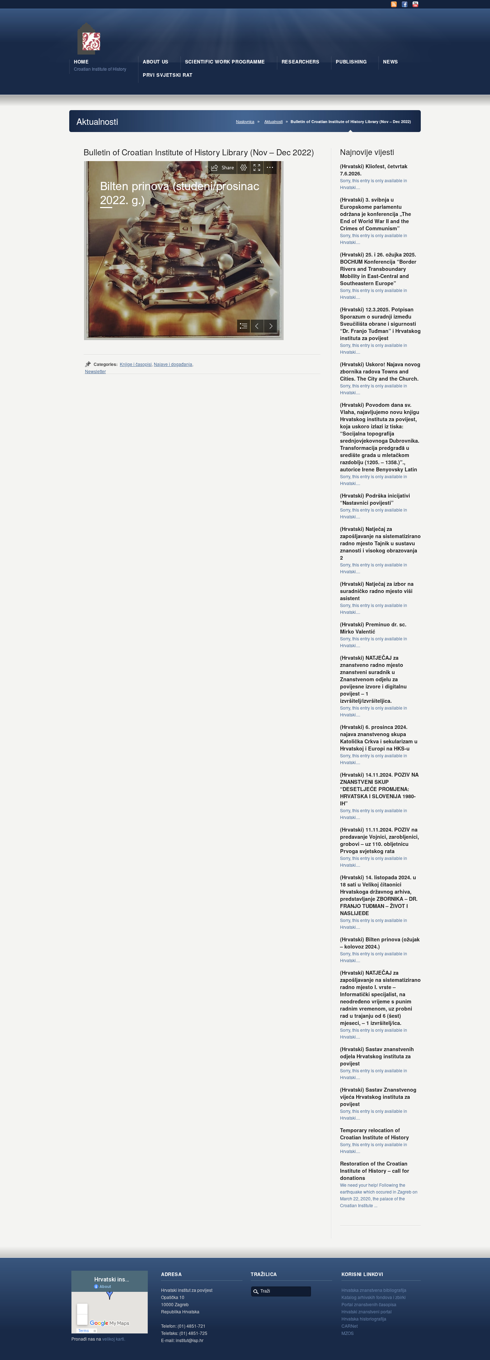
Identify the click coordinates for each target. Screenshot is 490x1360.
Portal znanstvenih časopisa (368, 1304)
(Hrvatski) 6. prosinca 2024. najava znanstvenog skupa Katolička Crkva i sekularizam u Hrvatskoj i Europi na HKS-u (379, 737)
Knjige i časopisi (136, 364)
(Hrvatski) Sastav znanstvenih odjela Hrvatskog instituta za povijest (377, 1056)
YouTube (415, 4)
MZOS (347, 1333)
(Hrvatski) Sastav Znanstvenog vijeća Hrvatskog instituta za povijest (378, 1096)
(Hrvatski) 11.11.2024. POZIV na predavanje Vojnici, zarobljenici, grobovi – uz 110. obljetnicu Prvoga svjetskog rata (379, 840)
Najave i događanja (173, 364)
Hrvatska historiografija (363, 1319)
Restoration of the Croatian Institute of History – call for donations (374, 1170)
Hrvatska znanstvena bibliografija (373, 1290)
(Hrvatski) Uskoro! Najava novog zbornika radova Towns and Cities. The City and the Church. (380, 371)
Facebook (404, 4)
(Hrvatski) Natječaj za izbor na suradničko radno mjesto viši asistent (377, 591)
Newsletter (95, 371)
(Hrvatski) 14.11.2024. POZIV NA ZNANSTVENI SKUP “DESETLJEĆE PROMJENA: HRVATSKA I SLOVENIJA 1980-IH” (379, 789)
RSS (394, 4)
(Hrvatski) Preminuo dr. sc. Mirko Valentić (373, 628)
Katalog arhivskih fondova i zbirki (373, 1297)
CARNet (349, 1326)
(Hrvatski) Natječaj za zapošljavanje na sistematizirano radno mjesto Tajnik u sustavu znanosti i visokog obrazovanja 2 (380, 543)
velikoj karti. (113, 1339)
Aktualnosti (273, 121)
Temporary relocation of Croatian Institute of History (374, 1133)
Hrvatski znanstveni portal (366, 1311)
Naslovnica (245, 121)
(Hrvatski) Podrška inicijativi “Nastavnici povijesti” (375, 499)
